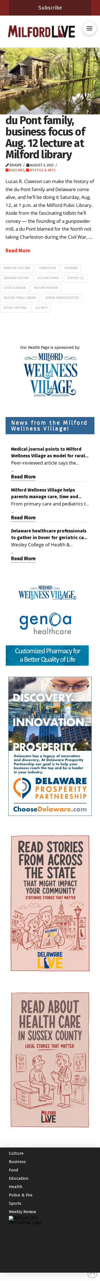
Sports (15, 1203)
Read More (18, 251)
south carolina (15, 308)
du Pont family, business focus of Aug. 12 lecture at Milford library (45, 137)
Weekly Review (22, 1211)
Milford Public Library (20, 298)
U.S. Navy (41, 308)
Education (19, 1178)
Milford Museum (46, 288)
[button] (89, 28)
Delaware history (16, 278)
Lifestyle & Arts (42, 170)
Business (17, 1161)
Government (21, 1144)
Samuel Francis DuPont (62, 298)
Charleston (47, 268)
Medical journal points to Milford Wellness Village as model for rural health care (48, 452)
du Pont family (48, 278)
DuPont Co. (76, 278)
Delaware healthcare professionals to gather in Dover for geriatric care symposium (49, 534)
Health (15, 1186)
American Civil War (17, 268)
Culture (16, 1153)
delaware (71, 268)
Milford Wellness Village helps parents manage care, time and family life (44, 493)
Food (13, 1170)
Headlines (16, 170)
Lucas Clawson (15, 288)
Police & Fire (20, 1195)
